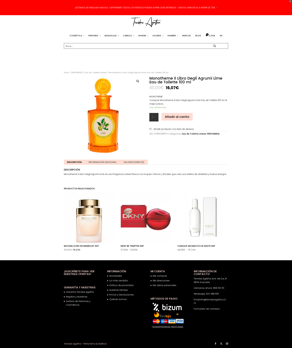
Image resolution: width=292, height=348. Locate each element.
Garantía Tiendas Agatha (80, 291)
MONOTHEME (156, 96)
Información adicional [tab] (103, 162)
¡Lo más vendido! (118, 280)
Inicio (66, 72)
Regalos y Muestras (76, 296)
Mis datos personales (164, 285)
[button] (138, 81)
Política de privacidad (121, 285)
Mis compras (160, 275)
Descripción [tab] (74, 162)
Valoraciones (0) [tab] (133, 162)
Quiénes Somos (118, 299)
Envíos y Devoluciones (121, 294)
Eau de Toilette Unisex (95, 72)
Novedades (115, 275)
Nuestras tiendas (118, 290)
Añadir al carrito (177, 117)
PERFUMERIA (76, 72)
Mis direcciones (161, 280)
